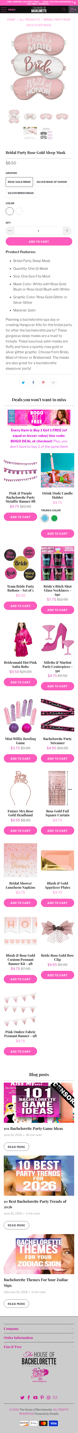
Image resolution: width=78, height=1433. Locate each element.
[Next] (69, 71)
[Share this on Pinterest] (43, 382)
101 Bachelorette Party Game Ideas (33, 1128)
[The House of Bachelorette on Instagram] (48, 1397)
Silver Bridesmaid (21, 193)
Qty (8, 222)
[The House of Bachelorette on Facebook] (29, 1397)
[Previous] (9, 71)
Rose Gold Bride (19, 181)
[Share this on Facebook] (33, 382)
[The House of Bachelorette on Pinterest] (42, 1397)
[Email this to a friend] (53, 382)
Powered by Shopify (46, 1413)
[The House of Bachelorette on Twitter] (22, 1397)
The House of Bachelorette (36, 1409)
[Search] (64, 9)
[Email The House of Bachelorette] (55, 1397)
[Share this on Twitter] (23, 382)
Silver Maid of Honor (52, 181)
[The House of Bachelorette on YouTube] (35, 1397)
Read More (16, 1147)
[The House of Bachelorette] (39, 9)
